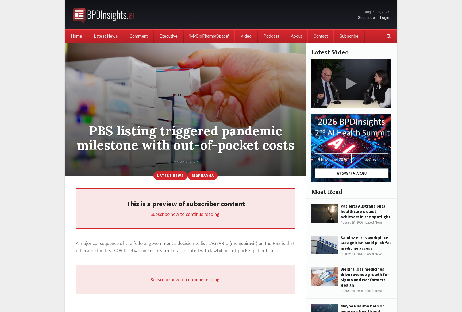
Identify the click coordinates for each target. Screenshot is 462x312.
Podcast (271, 36)
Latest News (106, 36)
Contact (321, 36)
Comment (139, 36)
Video (246, 36)
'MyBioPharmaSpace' (209, 36)
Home (76, 36)
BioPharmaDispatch (103, 14)
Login (384, 17)
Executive (168, 36)
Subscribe (366, 17)
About (296, 36)
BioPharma (202, 175)
